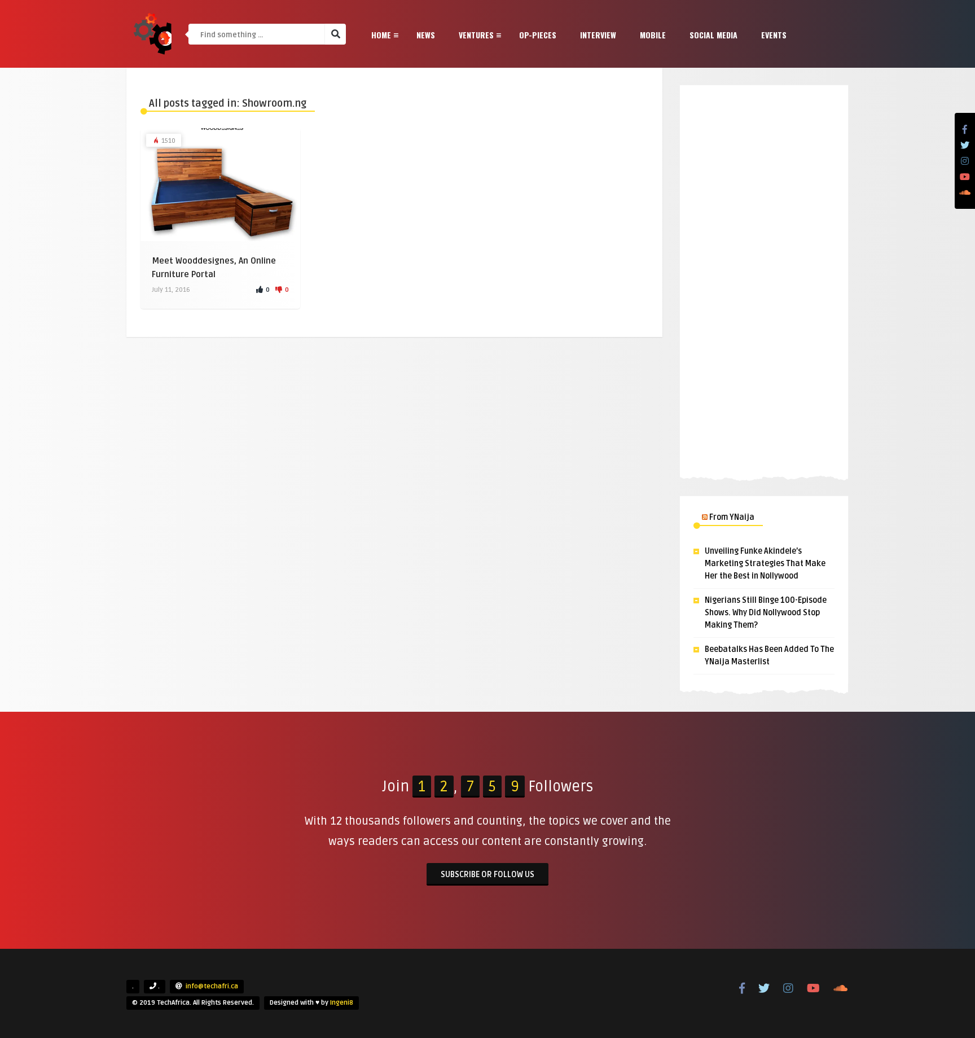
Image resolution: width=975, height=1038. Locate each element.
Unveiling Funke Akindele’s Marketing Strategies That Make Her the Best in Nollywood (765, 563)
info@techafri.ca (212, 986)
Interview (598, 35)
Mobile (653, 35)
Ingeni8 (341, 1002)
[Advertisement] (764, 279)
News (425, 35)
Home (381, 35)
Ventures (476, 35)
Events (774, 35)
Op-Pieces (537, 35)
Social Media (713, 35)
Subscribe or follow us (487, 874)
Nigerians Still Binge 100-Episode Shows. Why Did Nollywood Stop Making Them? (766, 612)
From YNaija (731, 517)
